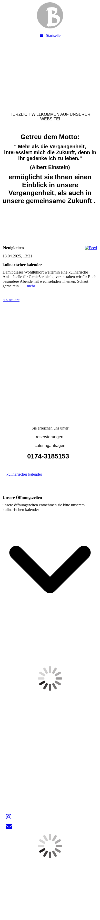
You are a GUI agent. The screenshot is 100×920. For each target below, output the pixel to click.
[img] (50, 15)
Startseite (53, 35)
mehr (31, 286)
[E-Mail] (8, 826)
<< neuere (11, 300)
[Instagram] (8, 816)
